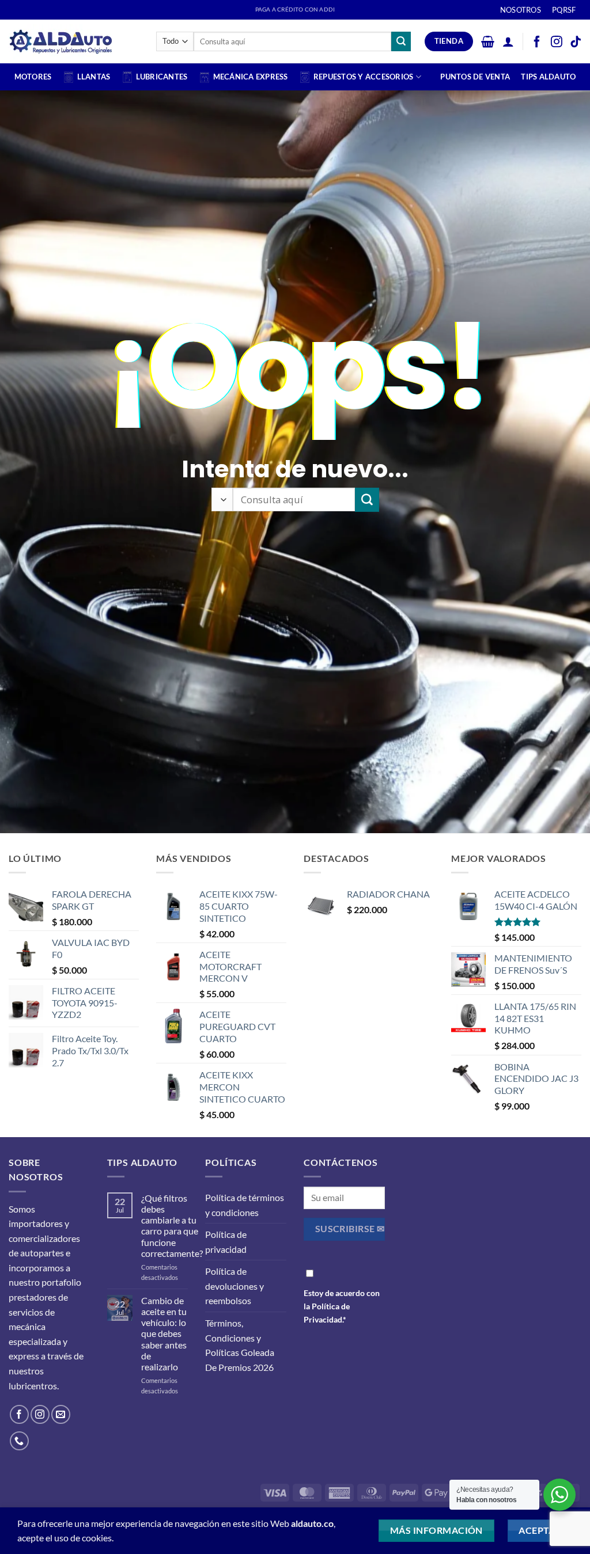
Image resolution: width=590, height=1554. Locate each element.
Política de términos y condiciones (244, 1205)
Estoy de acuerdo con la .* (342, 1306)
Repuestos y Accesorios (363, 76)
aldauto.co (312, 1523)
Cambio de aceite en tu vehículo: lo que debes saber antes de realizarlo (164, 1333)
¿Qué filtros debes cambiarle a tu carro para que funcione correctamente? (172, 1225)
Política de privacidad (226, 1242)
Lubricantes (162, 76)
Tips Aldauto (548, 76)
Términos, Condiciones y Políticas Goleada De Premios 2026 (239, 1345)
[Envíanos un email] (60, 1414)
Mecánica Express (250, 76)
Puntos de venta (475, 76)
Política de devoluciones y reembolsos (234, 1286)
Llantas (94, 76)
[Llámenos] (19, 1440)
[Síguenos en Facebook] (19, 1414)
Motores (33, 76)
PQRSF (564, 9)
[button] (487, 41)
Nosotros (520, 9)
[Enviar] (401, 41)
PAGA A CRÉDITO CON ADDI (295, 9)
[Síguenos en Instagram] (40, 1414)
